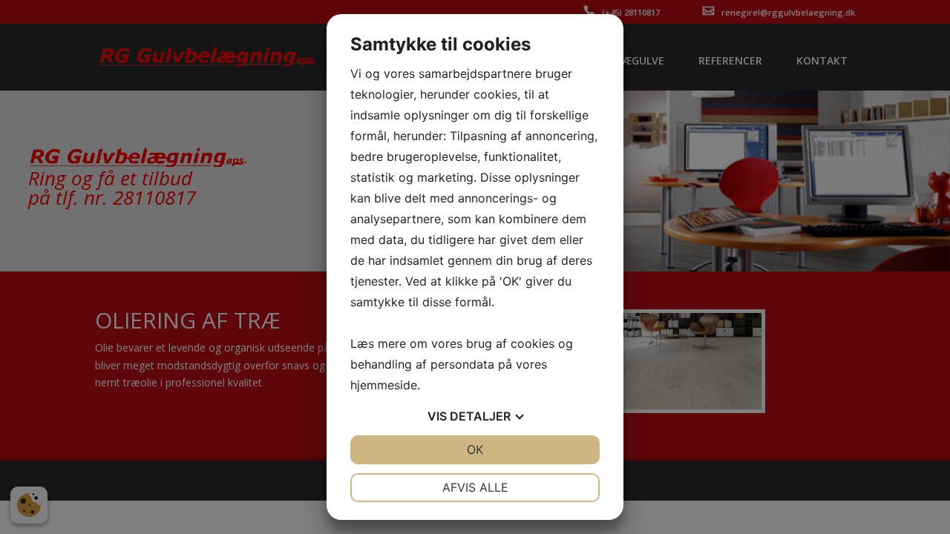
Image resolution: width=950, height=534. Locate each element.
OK (475, 449)
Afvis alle (475, 487)
